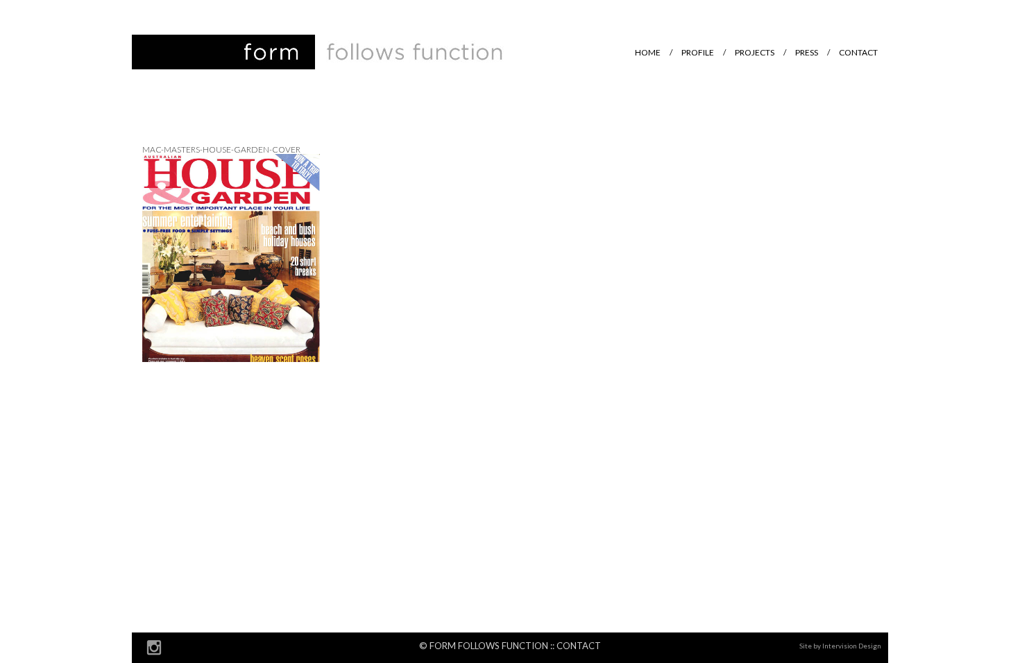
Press (806, 52)
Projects (754, 52)
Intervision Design (851, 646)
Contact (858, 52)
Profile (697, 52)
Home (648, 52)
